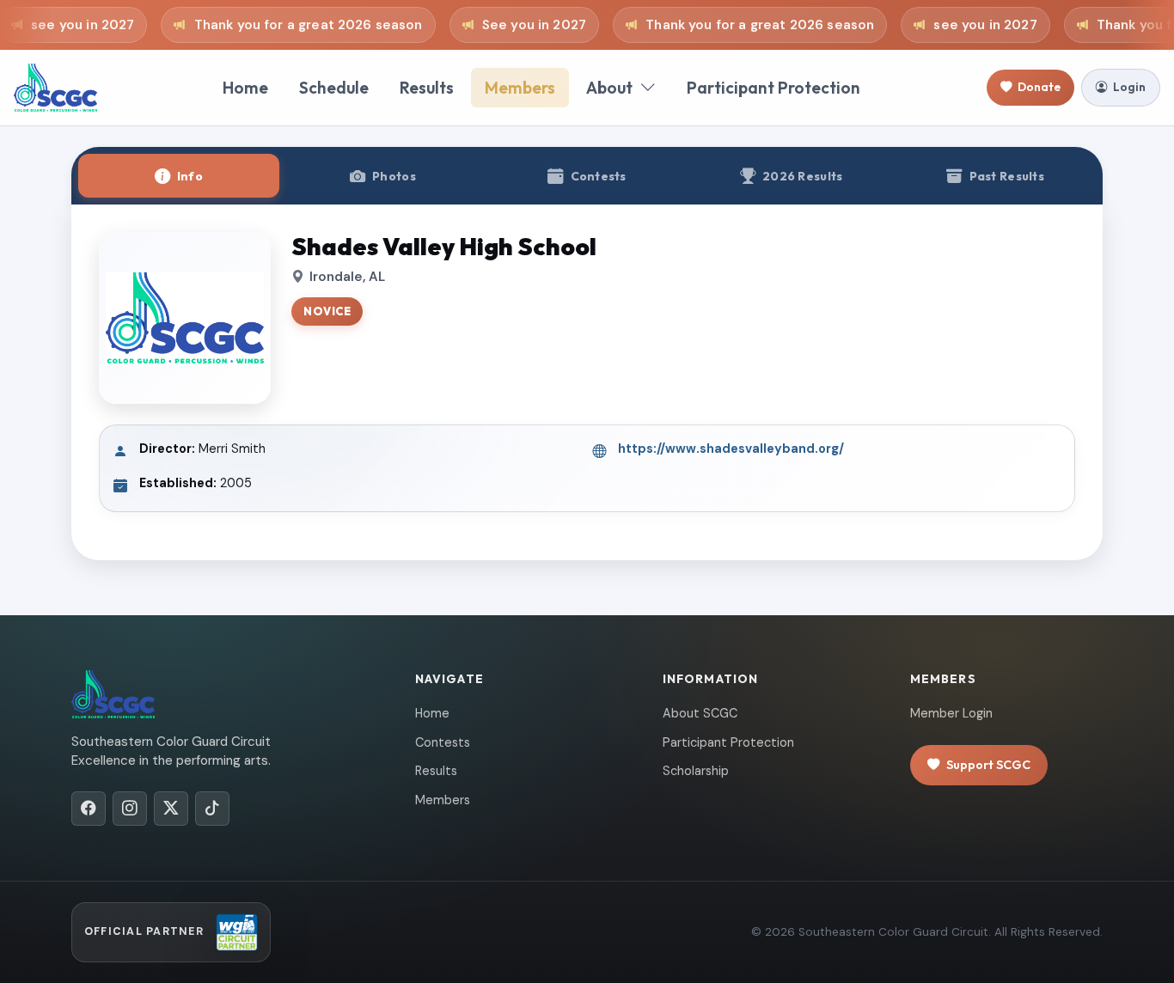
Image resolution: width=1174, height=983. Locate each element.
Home (245, 87)
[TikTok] (212, 808)
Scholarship (696, 770)
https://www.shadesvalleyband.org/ (731, 448)
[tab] (178, 176)
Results (427, 87)
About (609, 87)
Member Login (951, 713)
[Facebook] (88, 808)
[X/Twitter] (171, 808)
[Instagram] (130, 808)
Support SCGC (988, 764)
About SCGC (700, 713)
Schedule (334, 87)
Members (520, 87)
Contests (442, 742)
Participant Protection (773, 87)
